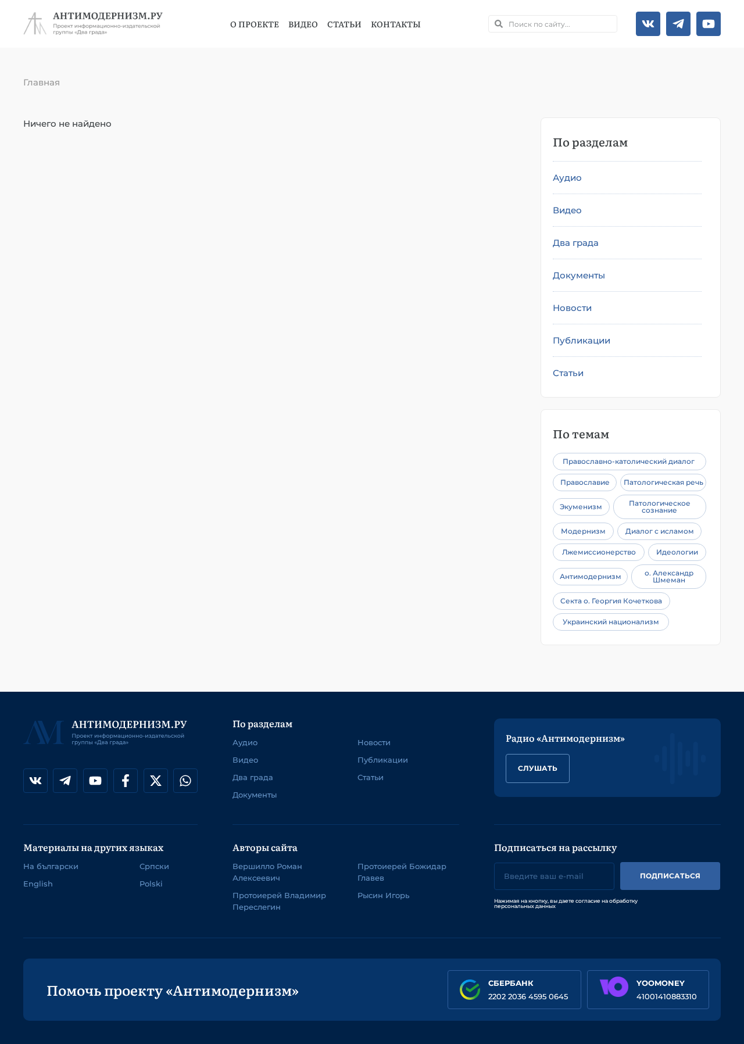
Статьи (344, 24)
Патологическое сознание (660, 506)
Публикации (581, 340)
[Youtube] (708, 24)
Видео (303, 24)
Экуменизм (581, 506)
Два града (576, 242)
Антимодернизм (590, 576)
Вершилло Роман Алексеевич (267, 871)
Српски (154, 866)
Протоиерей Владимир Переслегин (279, 901)
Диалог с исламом (659, 531)
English (38, 883)
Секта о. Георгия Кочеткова (611, 600)
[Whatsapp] (185, 780)
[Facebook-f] (125, 780)
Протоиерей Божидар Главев (401, 871)
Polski (151, 883)
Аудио (567, 177)
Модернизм (583, 531)
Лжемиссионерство (599, 552)
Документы (579, 275)
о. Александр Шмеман (669, 576)
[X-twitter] (156, 780)
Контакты (396, 24)
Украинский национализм (611, 621)
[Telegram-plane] (678, 24)
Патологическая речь (663, 482)
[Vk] (648, 24)
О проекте (254, 24)
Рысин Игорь (383, 895)
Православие (585, 482)
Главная (41, 82)
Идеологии (677, 552)
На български (50, 866)
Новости (572, 307)
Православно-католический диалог (629, 461)
